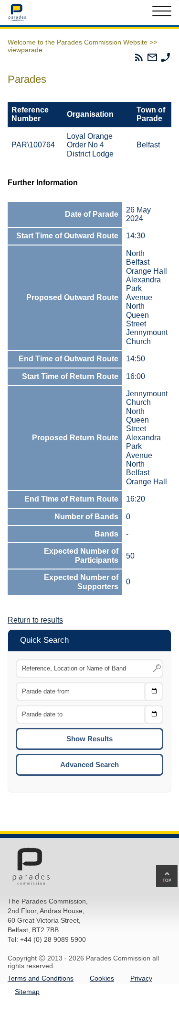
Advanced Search (89, 764)
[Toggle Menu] (162, 12)
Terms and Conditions (41, 978)
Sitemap (27, 991)
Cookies (102, 978)
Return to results (35, 620)
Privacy (141, 978)
